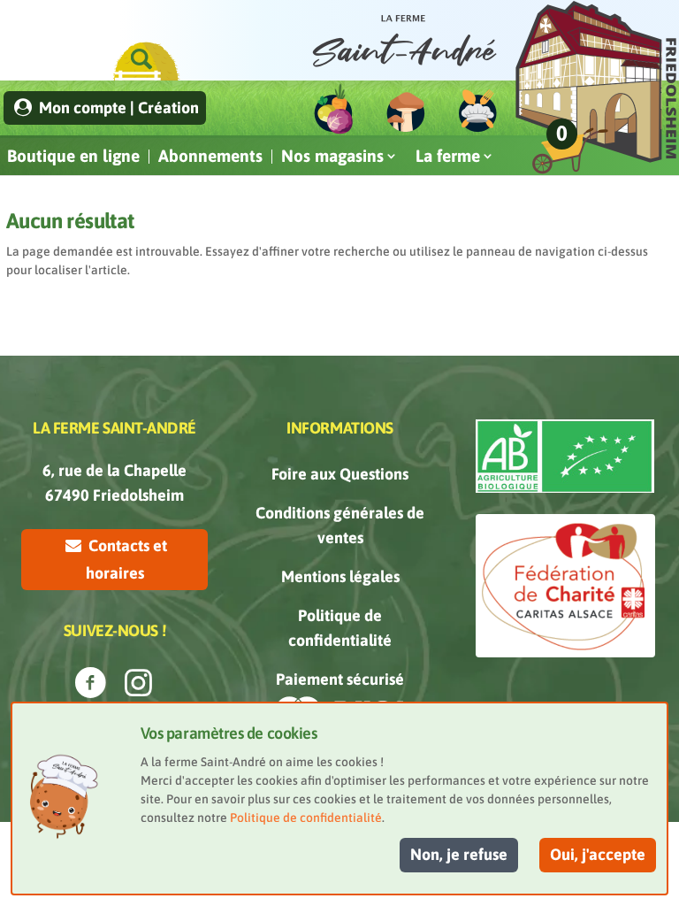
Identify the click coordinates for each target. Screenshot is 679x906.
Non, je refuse (458, 854)
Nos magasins (332, 155)
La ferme (448, 155)
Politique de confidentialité (306, 817)
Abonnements (210, 155)
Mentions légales (340, 576)
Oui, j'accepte (597, 854)
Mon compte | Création (117, 107)
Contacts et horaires (126, 559)
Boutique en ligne (73, 155)
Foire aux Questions (339, 474)
